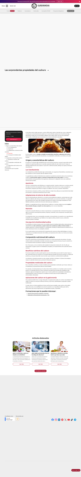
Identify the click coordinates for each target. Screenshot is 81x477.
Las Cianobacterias (11, 147)
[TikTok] (72, 420)
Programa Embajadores (58, 11)
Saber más (60, 1)
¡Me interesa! (13, 139)
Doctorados (36, 11)
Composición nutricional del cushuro (13, 157)
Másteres (20, 11)
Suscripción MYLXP (46, 11)
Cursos (10, 11)
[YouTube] (69, 420)
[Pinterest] (62, 420)
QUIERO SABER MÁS (76, 470)
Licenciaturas (28, 11)
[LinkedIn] (59, 420)
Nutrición (9, 153)
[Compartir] (25, 350)
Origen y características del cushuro (13, 145)
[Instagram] (56, 420)
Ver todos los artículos (40, 371)
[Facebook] (53, 420)
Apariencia (9, 148)
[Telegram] (75, 420)
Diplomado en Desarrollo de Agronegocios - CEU (38, 295)
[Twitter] (65, 420)
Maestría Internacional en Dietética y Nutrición (38, 293)
